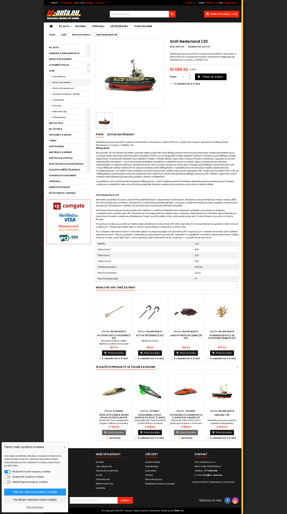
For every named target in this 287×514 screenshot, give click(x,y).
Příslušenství (59, 117)
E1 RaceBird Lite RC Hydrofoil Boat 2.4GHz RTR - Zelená (150, 417)
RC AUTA (64, 26)
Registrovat (230, 2)
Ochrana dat (103, 479)
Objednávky (151, 466)
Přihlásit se (211, 2)
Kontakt (201, 454)
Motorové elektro (61, 82)
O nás (99, 475)
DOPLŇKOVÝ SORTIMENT (62, 175)
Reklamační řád (104, 483)
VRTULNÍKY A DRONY (60, 134)
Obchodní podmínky (107, 470)
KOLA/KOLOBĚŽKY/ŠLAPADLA (64, 169)
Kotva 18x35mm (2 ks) (150, 335)
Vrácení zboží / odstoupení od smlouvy (213, 482)
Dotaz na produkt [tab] (121, 134)
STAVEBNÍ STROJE (59, 65)
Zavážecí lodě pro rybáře (66, 94)
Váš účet (151, 454)
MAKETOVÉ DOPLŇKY (60, 59)
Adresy (149, 475)
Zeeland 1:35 (222, 415)
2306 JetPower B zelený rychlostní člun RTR (114, 416)
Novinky (80, 26)
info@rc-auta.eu (95, 2)
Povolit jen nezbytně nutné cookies (35, 499)
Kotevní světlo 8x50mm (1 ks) (113, 337)
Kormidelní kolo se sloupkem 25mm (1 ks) (222, 337)
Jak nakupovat (104, 466)
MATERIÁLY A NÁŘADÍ (60, 152)
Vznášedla (58, 99)
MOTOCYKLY (56, 123)
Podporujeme (143, 26)
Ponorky (56, 105)
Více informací (35, 507)
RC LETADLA (55, 129)
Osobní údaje (152, 462)
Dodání (100, 462)
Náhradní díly (59, 111)
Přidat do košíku (210, 77)
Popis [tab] (100, 134)
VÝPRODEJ (98, 26)
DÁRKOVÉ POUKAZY (59, 187)
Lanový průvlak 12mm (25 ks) (186, 337)
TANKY (52, 140)
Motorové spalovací (63, 88)
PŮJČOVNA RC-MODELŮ (62, 193)
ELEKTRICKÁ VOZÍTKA (61, 158)
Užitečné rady (119, 26)
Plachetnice (58, 76)
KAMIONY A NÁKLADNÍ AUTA (64, 53)
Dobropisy (150, 470)
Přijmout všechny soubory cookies (35, 492)
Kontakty (100, 488)
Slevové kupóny (153, 479)
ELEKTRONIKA (56, 146)
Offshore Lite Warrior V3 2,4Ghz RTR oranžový (186, 416)
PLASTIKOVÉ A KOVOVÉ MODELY (66, 163)
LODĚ (52, 70)
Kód (172, 46)
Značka (192, 46)
